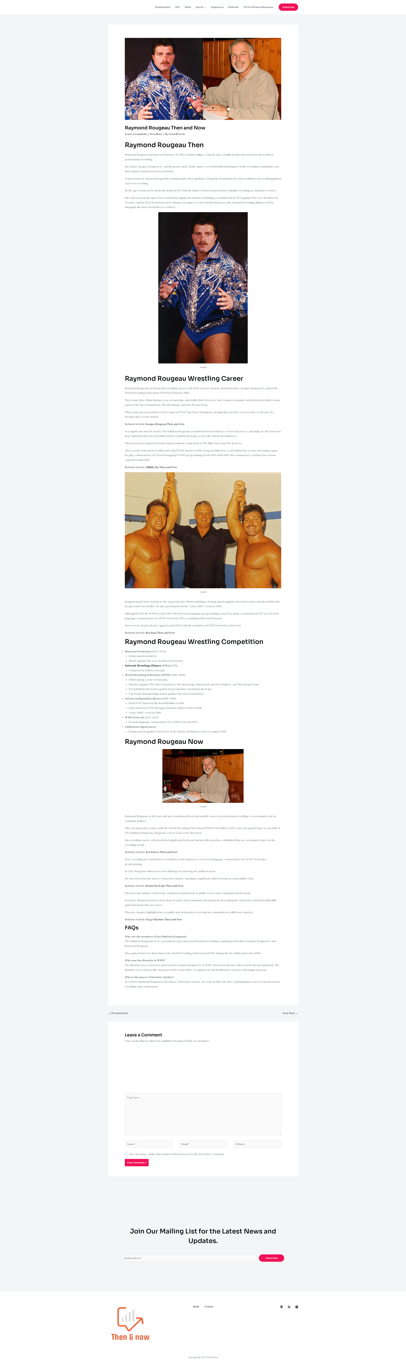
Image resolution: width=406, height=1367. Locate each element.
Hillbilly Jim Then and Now (161, 467)
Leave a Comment (136, 134)
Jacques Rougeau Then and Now (165, 424)
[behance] (281, 1306)
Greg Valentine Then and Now (164, 919)
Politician (233, 7)
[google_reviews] (289, 1306)
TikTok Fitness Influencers (258, 7)
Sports (199, 7)
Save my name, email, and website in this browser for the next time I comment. (177, 1154)
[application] (204, 7)
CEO (177, 7)
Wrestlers (156, 134)
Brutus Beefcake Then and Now (165, 885)
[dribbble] (296, 1306)
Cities (187, 7)
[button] (288, 7)
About (196, 1306)
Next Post (290, 1013)
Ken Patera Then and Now (162, 852)
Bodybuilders (162, 7)
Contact (208, 1306)
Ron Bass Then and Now (160, 632)
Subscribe (272, 1258)
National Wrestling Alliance (143, 665)
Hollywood (217, 7)
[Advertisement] (203, 1069)
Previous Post (118, 1013)
